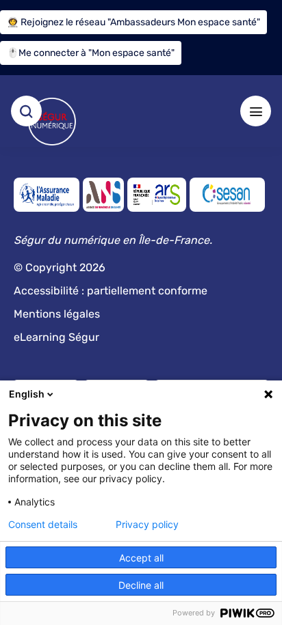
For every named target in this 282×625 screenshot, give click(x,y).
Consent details (42, 524)
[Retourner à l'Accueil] (52, 121)
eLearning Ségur (56, 337)
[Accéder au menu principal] (255, 111)
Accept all (141, 558)
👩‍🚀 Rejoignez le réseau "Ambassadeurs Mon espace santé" (133, 22)
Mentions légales (57, 313)
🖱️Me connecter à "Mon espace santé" (91, 53)
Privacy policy (147, 524)
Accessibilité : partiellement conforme (110, 290)
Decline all (141, 585)
